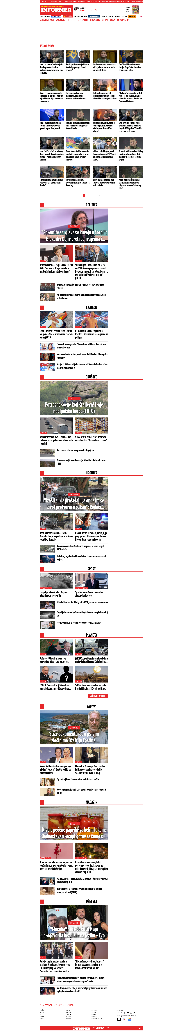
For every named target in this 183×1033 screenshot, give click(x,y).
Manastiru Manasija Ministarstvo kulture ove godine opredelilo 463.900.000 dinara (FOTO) (90, 770)
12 (96, 195)
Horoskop (72, 20)
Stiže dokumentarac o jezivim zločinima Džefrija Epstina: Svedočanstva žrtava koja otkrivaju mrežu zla (74, 737)
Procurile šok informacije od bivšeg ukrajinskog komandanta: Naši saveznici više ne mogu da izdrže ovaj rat (131, 155)
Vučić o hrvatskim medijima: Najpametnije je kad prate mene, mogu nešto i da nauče (81, 297)
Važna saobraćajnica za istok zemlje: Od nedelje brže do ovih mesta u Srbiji (81, 462)
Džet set (124, 16)
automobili (83, 20)
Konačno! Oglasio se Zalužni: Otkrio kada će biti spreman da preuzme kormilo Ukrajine (77, 126)
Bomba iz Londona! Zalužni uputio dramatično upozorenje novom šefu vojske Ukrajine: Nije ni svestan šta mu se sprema (52, 97)
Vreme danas (61, 20)
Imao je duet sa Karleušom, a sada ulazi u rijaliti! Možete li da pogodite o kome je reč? (82, 356)
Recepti (105, 20)
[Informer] (91, 10)
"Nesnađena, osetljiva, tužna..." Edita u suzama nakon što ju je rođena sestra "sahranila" (89, 965)
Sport (67, 1010)
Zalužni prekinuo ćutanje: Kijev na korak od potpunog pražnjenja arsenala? (77, 67)
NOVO (41, 16)
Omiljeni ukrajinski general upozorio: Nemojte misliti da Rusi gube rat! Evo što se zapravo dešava (104, 96)
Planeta (104, 16)
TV (40, 1014)
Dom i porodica (81, 858)
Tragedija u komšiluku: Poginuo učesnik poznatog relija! (54, 594)
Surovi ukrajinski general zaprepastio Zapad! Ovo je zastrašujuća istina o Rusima (75, 96)
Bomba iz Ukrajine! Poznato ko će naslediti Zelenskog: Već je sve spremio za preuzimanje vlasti (50, 126)
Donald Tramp (123, 20)
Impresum (94, 1016)
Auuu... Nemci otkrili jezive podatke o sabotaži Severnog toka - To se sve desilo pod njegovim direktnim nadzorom (78, 155)
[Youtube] (128, 1013)
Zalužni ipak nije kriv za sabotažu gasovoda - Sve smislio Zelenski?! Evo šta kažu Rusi (104, 183)
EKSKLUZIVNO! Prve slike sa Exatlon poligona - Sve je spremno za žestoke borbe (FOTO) (56, 334)
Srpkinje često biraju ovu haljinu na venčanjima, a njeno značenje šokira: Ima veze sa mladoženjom (56, 866)
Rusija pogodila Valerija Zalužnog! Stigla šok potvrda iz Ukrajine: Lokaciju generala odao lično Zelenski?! (104, 127)
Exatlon (43, 327)
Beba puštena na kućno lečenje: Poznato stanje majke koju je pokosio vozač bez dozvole (56, 536)
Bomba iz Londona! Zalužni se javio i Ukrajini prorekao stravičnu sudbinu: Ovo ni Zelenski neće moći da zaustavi (51, 68)
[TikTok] (134, 1013)
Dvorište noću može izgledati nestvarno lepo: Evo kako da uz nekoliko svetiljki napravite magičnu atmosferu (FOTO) (91, 867)
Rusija (112, 20)
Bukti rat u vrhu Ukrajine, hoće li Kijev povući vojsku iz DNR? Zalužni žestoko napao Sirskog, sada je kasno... (104, 155)
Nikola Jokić (95, 20)
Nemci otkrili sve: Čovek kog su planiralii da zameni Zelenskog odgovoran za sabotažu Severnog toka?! (130, 184)
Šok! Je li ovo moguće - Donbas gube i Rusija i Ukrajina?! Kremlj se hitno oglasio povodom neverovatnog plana (91, 687)
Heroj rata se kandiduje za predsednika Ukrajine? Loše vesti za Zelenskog (78, 183)
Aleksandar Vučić (47, 20)
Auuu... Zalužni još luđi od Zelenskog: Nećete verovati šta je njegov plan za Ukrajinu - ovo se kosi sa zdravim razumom (52, 155)
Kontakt (94, 1014)
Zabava (110, 16)
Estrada (79, 957)
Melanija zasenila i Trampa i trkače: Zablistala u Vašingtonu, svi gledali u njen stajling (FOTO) (82, 880)
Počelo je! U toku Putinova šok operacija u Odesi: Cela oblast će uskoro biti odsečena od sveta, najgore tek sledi (56, 660)
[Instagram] (125, 1013)
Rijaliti (74, 923)
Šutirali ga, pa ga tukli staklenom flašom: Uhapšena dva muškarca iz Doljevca (81, 558)
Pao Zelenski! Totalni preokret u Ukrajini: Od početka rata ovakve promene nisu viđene (130, 67)
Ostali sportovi (46, 588)
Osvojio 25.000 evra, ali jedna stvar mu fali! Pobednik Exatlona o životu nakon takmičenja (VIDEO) (82, 366)
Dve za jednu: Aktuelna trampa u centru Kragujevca (75, 450)
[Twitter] (122, 1013)
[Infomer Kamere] (81, 9)
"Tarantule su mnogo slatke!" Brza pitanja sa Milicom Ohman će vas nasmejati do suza (81, 346)
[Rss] (131, 1013)
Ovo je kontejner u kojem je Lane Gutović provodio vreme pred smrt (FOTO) (81, 791)
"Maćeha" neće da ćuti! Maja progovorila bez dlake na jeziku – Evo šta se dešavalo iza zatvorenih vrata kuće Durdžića (74, 932)
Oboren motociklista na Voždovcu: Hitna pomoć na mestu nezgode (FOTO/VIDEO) (81, 548)
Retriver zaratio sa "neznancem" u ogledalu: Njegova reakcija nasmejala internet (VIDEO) (79, 891)
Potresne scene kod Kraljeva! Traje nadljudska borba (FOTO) (74, 408)
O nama (94, 1012)
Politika (47, 16)
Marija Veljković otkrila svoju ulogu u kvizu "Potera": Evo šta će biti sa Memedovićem (55, 770)
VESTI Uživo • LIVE (101, 1028)
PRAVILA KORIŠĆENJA (97, 1019)
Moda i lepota (45, 858)
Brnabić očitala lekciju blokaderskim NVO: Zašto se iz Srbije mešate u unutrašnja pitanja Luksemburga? (56, 268)
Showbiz (74, 728)
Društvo (77, 16)
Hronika (84, 16)
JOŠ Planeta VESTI (97, 696)
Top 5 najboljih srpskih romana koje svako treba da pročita (78, 779)
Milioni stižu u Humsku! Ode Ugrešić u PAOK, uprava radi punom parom (82, 602)
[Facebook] (118, 1013)
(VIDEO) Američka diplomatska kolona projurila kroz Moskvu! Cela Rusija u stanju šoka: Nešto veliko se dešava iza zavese (91, 660)
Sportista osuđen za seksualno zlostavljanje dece (89, 594)
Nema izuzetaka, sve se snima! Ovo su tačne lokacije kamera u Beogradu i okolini (56, 440)
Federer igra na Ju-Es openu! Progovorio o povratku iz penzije (79, 622)
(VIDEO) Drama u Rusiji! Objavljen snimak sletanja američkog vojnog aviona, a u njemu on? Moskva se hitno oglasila (56, 687)
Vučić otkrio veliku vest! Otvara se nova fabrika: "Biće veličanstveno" (91, 439)
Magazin (117, 16)
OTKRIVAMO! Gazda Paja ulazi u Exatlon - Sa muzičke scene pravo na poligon (91, 334)
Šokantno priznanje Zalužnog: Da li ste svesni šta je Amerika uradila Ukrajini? (51, 183)
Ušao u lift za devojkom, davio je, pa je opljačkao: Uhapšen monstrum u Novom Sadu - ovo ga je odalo (91, 536)
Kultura (43, 762)
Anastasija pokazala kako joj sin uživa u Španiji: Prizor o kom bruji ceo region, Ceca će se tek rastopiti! (82, 990)
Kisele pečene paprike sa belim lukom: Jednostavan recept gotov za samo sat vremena (74, 833)
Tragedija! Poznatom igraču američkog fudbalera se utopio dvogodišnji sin (82, 614)
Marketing (94, 1010)
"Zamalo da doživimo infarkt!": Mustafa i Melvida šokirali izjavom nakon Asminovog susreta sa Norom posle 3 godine (81, 980)
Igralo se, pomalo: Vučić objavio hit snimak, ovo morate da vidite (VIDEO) (80, 286)
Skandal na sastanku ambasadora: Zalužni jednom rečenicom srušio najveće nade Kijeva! (104, 67)
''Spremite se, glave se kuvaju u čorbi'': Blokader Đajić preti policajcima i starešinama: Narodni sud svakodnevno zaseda (74, 236)
